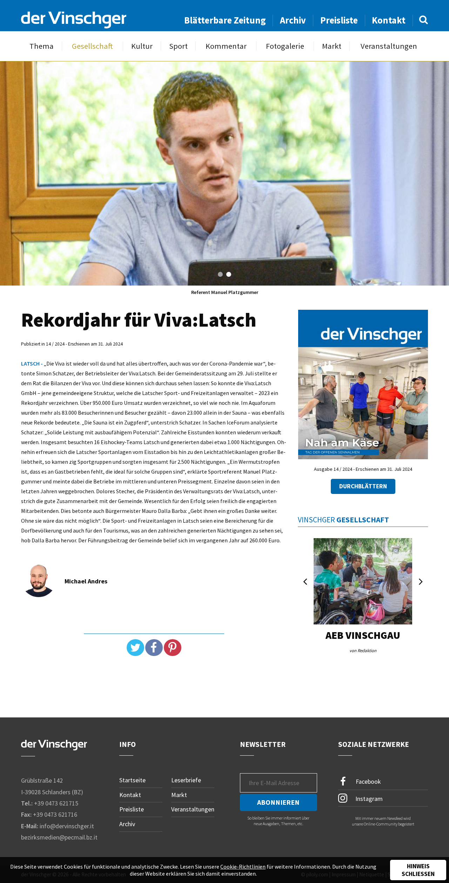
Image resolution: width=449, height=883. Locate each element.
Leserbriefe (186, 780)
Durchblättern (363, 486)
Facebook (367, 781)
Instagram (368, 798)
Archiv (293, 20)
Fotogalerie (285, 46)
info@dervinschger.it (67, 826)
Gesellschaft (92, 46)
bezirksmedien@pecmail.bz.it (59, 837)
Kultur (142, 46)
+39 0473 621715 (56, 803)
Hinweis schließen (418, 870)
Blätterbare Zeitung (225, 20)
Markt (331, 46)
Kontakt (389, 20)
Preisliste (339, 20)
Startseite (132, 780)
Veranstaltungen (389, 46)
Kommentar (226, 46)
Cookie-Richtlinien (243, 866)
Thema (41, 46)
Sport (178, 46)
